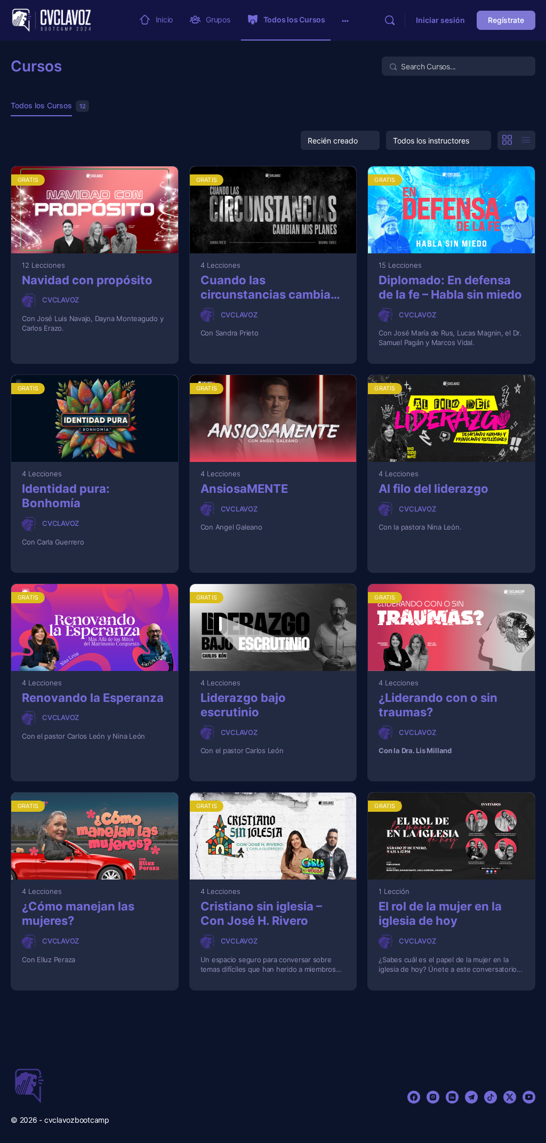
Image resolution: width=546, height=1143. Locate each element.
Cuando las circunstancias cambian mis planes (269, 287)
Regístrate (506, 20)
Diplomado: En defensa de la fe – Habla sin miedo (450, 287)
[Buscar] (389, 20)
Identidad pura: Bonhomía (66, 496)
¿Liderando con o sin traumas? (438, 705)
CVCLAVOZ (60, 299)
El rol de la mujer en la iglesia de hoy (440, 913)
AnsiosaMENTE (244, 488)
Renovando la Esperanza (93, 698)
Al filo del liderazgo (433, 488)
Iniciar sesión (440, 20)
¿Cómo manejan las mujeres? (78, 913)
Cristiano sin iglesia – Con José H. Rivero (261, 913)
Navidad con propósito (87, 280)
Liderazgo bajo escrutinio (243, 705)
